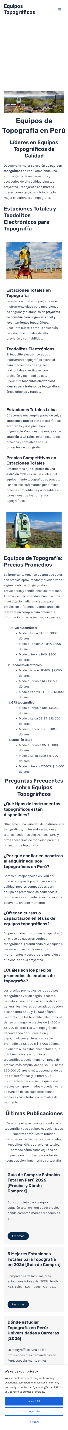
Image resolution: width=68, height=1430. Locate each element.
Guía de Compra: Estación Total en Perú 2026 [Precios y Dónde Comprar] (34, 1183)
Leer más (18, 1236)
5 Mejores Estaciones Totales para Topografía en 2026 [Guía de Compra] (34, 1259)
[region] (34, 1397)
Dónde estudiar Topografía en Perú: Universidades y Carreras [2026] (33, 1330)
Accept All (34, 1401)
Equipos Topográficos (19, 9)
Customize (34, 1411)
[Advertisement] (34, 55)
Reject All (34, 1421)
